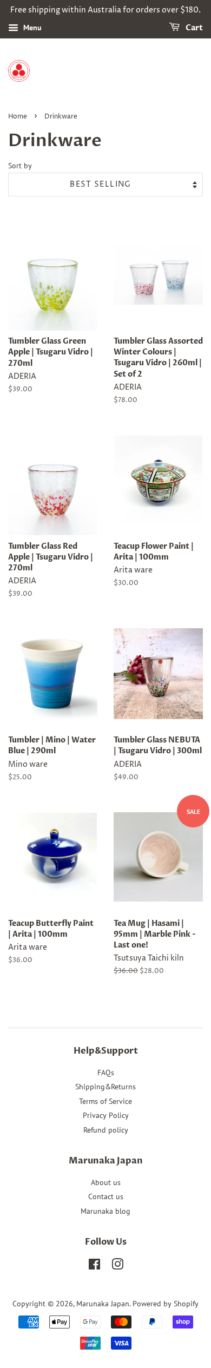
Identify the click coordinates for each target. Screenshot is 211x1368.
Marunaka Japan (102, 1303)
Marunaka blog (105, 1211)
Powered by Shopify (166, 1303)
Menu (31, 27)
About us (106, 1182)
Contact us (105, 1196)
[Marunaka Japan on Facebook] (94, 1266)
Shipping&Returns (105, 1086)
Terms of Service (105, 1101)
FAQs (105, 1072)
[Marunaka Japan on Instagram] (117, 1266)
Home (17, 116)
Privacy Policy (106, 1115)
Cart (193, 28)
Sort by (20, 165)
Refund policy (105, 1130)
